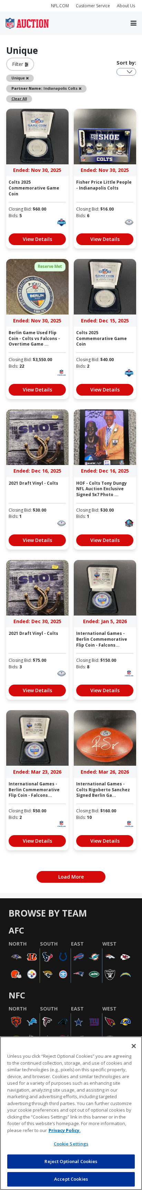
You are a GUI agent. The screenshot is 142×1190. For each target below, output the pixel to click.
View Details (37, 239)
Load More (71, 876)
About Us (126, 6)
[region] (71, 1113)
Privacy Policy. (65, 1130)
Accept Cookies (71, 1179)
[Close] (133, 1046)
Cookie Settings (71, 1144)
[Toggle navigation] (133, 23)
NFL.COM (60, 6)
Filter (18, 64)
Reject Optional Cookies (70, 1161)
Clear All (19, 98)
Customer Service (93, 6)
